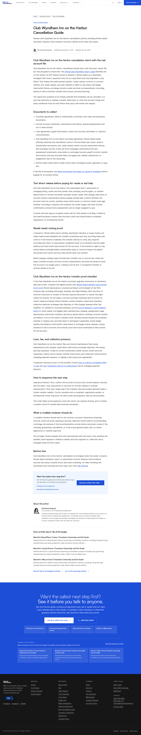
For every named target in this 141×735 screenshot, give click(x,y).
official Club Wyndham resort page (80, 72)
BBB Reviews (90, 697)
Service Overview (36, 691)
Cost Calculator (63, 694)
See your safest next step (89, 483)
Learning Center (45, 16)
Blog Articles (62, 685)
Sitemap (115, 731)
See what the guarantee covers (48, 489)
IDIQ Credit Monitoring (120, 688)
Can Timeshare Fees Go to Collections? (60, 366)
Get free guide (131, 2)
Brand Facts (62, 716)
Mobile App (117, 691)
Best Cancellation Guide (66, 710)
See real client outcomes (81, 628)
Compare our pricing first (46, 486)
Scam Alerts (62, 697)
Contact (89, 691)
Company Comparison (66, 713)
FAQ (59, 688)
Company (76, 2)
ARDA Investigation (64, 703)
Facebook (6, 704)
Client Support (63, 691)
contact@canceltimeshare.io (123, 703)
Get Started (83, 466)
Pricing (44, 2)
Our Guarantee (91, 694)
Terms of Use (124, 731)
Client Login (117, 685)
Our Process (35, 688)
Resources (63, 2)
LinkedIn (23, 704)
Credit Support (36, 694)
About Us (89, 688)
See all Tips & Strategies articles (46, 571)
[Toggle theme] (112, 2)
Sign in (119, 2)
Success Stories (91, 703)
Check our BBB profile (104, 628)
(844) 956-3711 (118, 701)
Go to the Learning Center (76, 571)
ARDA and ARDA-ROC (65, 706)
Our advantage (33, 2)
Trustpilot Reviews (92, 700)
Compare (53, 2)
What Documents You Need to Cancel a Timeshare (79, 171)
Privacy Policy (133, 731)
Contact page (118, 707)
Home (35, 16)
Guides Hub (62, 700)
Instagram (15, 704)
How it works (20, 2)
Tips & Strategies (58, 16)
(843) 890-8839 (87, 620)
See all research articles (114, 644)
